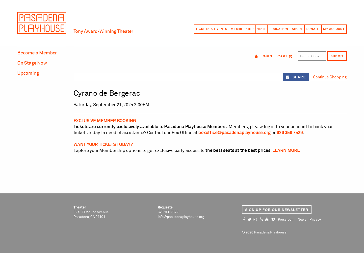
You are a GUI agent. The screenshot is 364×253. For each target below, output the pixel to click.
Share (298, 77)
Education (278, 29)
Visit (261, 29)
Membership (242, 29)
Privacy (315, 219)
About (297, 29)
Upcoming (28, 73)
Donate (312, 29)
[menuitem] (211, 29)
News (302, 219)
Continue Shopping (330, 77)
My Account (334, 29)
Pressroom (286, 219)
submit (337, 56)
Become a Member (37, 53)
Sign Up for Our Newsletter (276, 210)
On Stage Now (32, 63)
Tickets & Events (211, 29)
